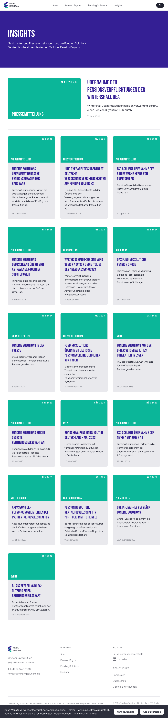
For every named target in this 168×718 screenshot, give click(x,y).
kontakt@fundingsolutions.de (24, 673)
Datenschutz (119, 680)
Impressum (119, 674)
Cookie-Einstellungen (125, 686)
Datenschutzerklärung (85, 713)
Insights (118, 5)
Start (55, 5)
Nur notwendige (126, 711)
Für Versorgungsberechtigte (128, 653)
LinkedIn (122, 659)
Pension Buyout (73, 5)
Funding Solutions (97, 5)
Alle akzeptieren (152, 711)
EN (160, 5)
